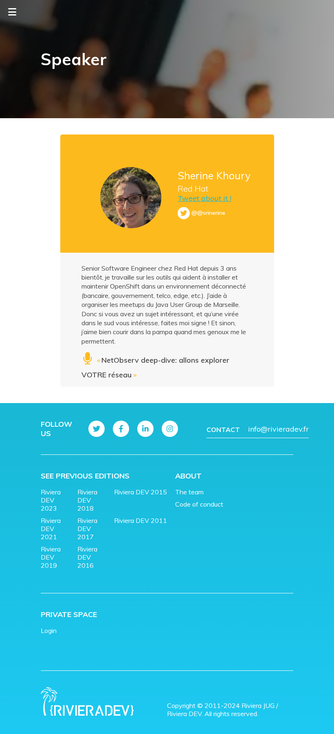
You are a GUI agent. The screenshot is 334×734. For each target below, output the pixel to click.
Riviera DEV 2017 (87, 528)
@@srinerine (208, 212)
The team (189, 492)
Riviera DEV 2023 (51, 500)
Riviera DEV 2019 (51, 557)
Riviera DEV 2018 (87, 500)
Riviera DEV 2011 (140, 520)
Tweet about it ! (204, 198)
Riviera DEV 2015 (140, 492)
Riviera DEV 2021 (51, 528)
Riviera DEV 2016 (87, 557)
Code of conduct (199, 504)
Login (49, 630)
